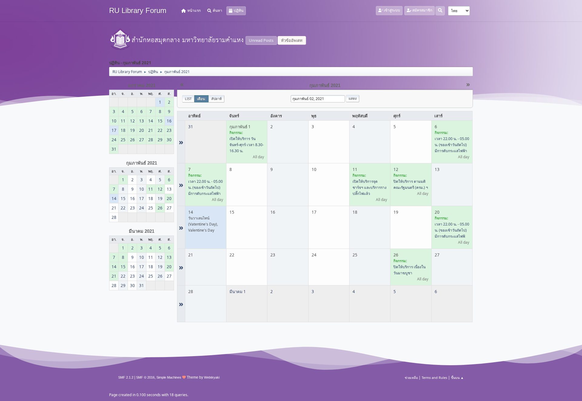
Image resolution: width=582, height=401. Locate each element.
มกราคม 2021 (142, 85)
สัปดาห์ (216, 98)
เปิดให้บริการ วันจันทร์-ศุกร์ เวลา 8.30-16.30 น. (246, 144)
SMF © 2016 (145, 377)
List (188, 98)
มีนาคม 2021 (141, 231)
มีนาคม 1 (237, 291)
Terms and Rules (434, 377)
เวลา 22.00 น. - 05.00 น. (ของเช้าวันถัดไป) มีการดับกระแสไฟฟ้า (452, 144)
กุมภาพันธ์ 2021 (141, 163)
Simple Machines (168, 377)
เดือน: (201, 98)
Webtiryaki (211, 377)
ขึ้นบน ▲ (457, 377)
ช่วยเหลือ (411, 377)
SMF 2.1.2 (125, 377)
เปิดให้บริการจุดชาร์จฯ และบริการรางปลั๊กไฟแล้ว (369, 187)
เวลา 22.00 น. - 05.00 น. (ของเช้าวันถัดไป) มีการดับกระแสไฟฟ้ (452, 230)
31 (190, 126)
